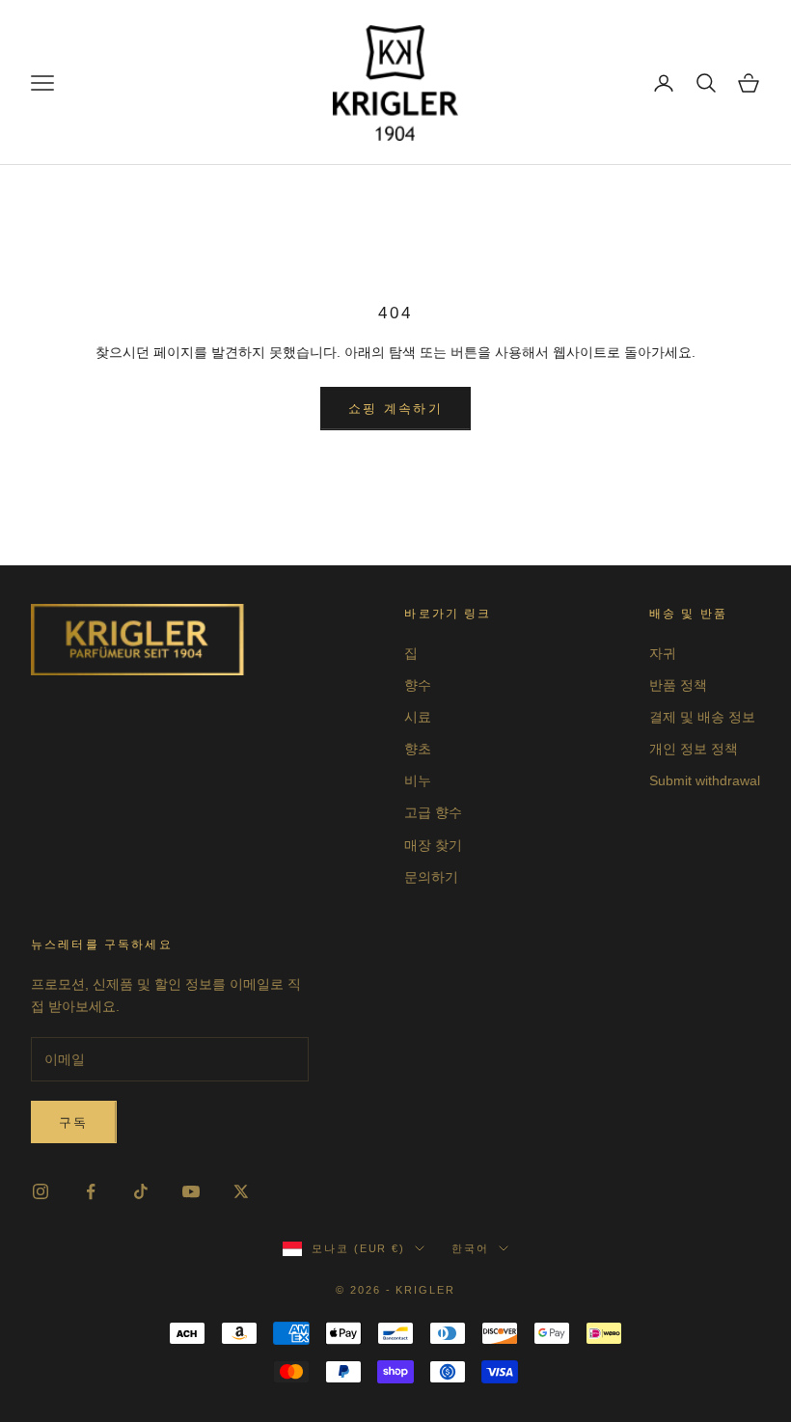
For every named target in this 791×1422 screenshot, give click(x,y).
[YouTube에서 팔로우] (191, 1191)
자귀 (662, 653)
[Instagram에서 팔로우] (40, 1191)
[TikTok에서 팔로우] (140, 1191)
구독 (74, 1122)
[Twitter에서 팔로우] (241, 1191)
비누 (417, 780)
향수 (417, 685)
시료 (417, 717)
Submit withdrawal (704, 780)
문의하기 (431, 877)
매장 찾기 (433, 845)
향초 (417, 748)
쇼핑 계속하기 (395, 408)
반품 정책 (678, 685)
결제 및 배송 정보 (702, 717)
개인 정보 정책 (693, 748)
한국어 (470, 1248)
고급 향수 (433, 812)
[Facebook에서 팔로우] (90, 1191)
